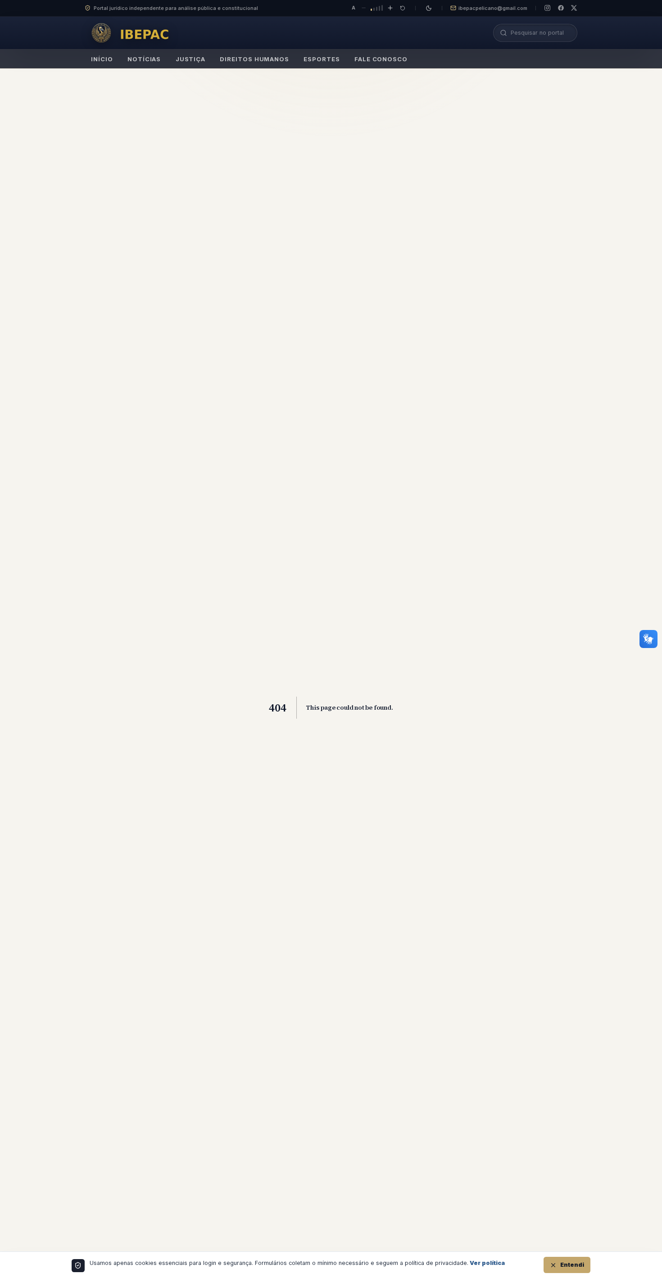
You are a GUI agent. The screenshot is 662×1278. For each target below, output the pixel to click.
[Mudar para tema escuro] (429, 8)
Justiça (190, 59)
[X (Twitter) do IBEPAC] (574, 8)
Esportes (322, 59)
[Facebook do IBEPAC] (561, 8)
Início (102, 59)
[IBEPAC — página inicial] (133, 32)
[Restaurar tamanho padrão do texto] (403, 8)
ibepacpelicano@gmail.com (492, 8)
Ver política (487, 1263)
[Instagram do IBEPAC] (547, 8)
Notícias (144, 59)
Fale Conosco (381, 59)
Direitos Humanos (254, 59)
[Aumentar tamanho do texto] (390, 8)
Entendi (572, 1264)
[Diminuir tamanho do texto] (363, 8)
